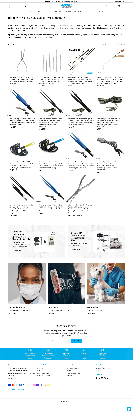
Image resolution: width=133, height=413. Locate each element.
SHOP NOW (17, 251)
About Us (40, 368)
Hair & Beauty (78, 11)
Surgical (41, 11)
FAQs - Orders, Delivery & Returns (18, 368)
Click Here (12, 314)
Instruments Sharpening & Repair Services (21, 373)
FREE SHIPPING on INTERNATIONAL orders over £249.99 (61, 1)
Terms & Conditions (72, 368)
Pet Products (91, 11)
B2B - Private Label (43, 373)
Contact (69, 376)
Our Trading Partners (73, 373)
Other (101, 11)
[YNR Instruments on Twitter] (105, 378)
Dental (49, 11)
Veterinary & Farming (62, 11)
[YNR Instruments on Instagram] (96, 378)
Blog (38, 371)
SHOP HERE (76, 249)
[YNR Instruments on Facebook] (99, 378)
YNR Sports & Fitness (43, 376)
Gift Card (11, 376)
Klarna (68, 371)
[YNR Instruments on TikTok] (107, 378)
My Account (12, 378)
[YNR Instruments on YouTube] (102, 378)
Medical (33, 11)
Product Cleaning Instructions (17, 371)
